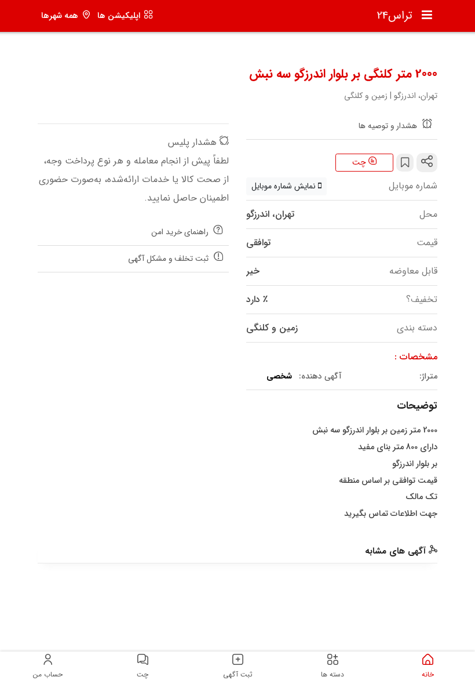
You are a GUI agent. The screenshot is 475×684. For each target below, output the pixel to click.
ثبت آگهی (238, 674)
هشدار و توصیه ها (389, 126)
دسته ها (332, 674)
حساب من (48, 674)
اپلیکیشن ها (118, 16)
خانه (428, 674)
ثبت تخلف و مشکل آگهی (169, 259)
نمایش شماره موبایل (284, 186)
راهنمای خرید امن (181, 232)
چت (360, 162)
